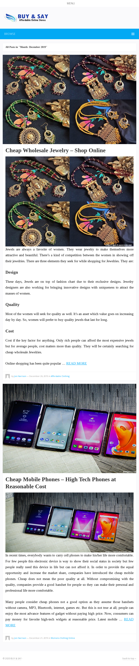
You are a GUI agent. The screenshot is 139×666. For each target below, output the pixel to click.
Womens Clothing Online (63, 638)
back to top (129, 658)
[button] (69, 3)
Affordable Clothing (60, 376)
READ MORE (76, 363)
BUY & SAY (16, 658)
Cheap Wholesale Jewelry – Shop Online (55, 150)
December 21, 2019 (38, 638)
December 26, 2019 (38, 376)
